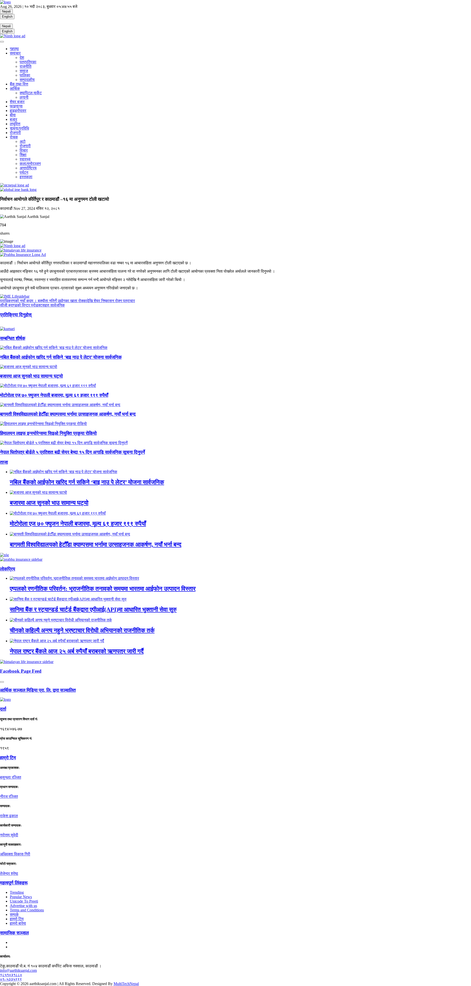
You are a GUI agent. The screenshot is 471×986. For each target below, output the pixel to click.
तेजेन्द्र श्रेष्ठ (9, 873)
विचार (24, 150)
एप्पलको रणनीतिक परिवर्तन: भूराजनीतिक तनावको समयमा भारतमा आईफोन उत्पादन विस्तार (103, 589)
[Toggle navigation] (2, 41)
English (7, 16)
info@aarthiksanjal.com (18, 970)
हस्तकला (26, 177)
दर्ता (3, 709)
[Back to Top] (2, 682)
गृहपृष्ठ (14, 49)
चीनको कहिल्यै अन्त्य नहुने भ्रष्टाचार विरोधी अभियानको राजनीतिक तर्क (82, 630)
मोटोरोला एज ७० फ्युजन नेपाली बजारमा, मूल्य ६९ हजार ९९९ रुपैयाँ (54, 395)
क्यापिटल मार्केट (31, 93)
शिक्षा (23, 155)
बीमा (13, 115)
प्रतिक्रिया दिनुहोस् (16, 314)
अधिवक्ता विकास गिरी (15, 854)
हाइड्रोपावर (18, 110)
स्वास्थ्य (25, 159)
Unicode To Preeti (24, 901)
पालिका (25, 75)
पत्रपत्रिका (28, 62)
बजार (13, 119)
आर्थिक (15, 88)
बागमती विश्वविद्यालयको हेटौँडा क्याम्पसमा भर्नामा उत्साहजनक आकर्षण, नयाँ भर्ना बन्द (68, 414)
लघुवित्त (15, 124)
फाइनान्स (16, 106)
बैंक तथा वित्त (19, 84)
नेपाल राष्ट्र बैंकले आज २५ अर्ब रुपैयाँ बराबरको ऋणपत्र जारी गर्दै (77, 651)
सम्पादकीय (27, 80)
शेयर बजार (17, 102)
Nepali (6, 11)
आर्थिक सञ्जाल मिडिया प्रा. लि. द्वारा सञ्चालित (38, 690)
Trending (17, 892)
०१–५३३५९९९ (11, 979)
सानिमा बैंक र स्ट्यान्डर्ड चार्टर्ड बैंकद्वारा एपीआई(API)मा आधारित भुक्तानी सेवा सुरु (93, 609)
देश (22, 57)
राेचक (14, 137)
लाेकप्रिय (7, 569)
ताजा (4, 462)
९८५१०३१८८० (11, 975)
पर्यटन (24, 172)
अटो (23, 141)
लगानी (24, 97)
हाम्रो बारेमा (18, 923)
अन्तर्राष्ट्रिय (28, 168)
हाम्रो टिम (17, 919)
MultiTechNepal (126, 984)
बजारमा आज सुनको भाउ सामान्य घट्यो (31, 376)
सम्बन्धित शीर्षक (12, 338)
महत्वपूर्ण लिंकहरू (14, 882)
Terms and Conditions (27, 910)
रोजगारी (15, 133)
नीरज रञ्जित (9, 796)
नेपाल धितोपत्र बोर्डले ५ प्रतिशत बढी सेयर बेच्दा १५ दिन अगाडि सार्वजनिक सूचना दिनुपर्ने (72, 452)
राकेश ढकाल (9, 816)
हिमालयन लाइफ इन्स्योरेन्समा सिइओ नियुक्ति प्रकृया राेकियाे (48, 433)
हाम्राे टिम (8, 757)
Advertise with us (23, 906)
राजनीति (25, 66)
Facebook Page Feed (20, 671)
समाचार (15, 53)
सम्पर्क (14, 914)
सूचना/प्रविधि (19, 128)
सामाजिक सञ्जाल (14, 932)
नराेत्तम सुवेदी (9, 835)
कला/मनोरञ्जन (30, 163)
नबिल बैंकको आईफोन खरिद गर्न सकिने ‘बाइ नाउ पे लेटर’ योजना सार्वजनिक (61, 357)
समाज (24, 71)
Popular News (21, 897)
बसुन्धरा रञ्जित (10, 777)
